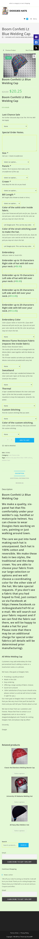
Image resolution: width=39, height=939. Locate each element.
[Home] (2, 37)
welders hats (6, 460)
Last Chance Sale (14, 455)
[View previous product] (3, 50)
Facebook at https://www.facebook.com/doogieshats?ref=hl (18, 604)
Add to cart (24, 440)
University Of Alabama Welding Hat (19, 796)
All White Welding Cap (12, 656)
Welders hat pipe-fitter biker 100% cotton (19, 458)
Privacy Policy (25, 933)
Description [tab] (19, 473)
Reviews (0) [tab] (19, 483)
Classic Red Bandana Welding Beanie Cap (19, 768)
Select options (19, 773)
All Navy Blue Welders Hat (19, 825)
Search (4, 842)
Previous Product (11, 50)
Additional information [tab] (19, 478)
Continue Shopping (9, 869)
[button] (34, 56)
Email (4, 853)
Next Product (29, 50)
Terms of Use (14, 933)
